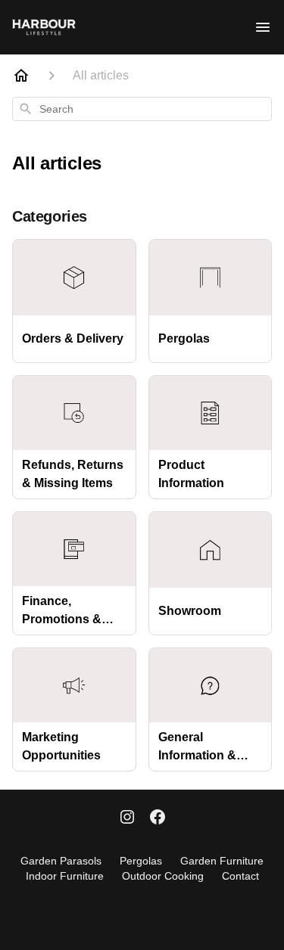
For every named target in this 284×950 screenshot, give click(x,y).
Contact (240, 876)
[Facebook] (157, 818)
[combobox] (142, 109)
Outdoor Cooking (163, 876)
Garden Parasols (60, 861)
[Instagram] (127, 818)
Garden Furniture (222, 861)
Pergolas (141, 861)
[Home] (21, 76)
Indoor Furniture (65, 876)
